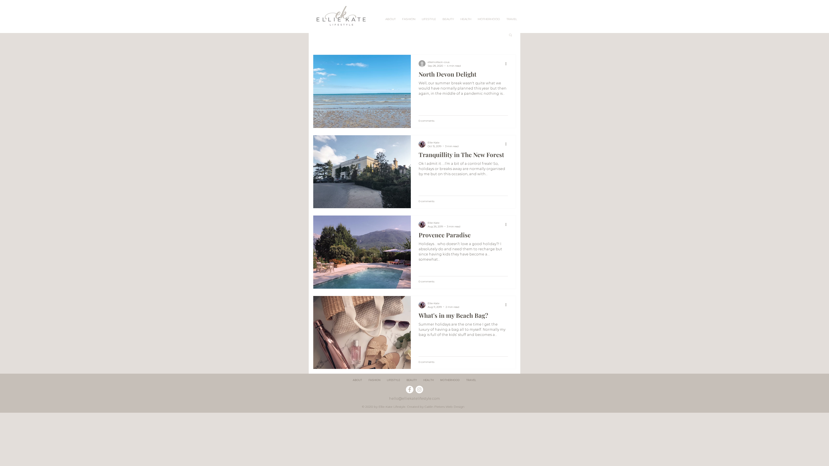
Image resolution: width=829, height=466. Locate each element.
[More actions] (507, 63)
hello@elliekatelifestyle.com (414, 399)
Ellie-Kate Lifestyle (391, 407)
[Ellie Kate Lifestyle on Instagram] (419, 389)
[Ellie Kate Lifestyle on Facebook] (409, 389)
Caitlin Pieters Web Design (444, 407)
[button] (510, 35)
